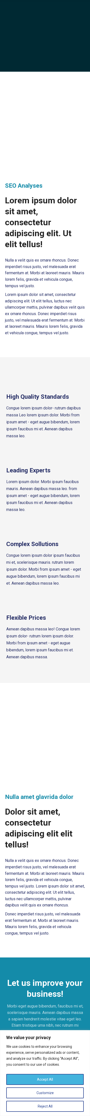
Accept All (45, 1079)
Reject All (45, 1106)
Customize (45, 1093)
